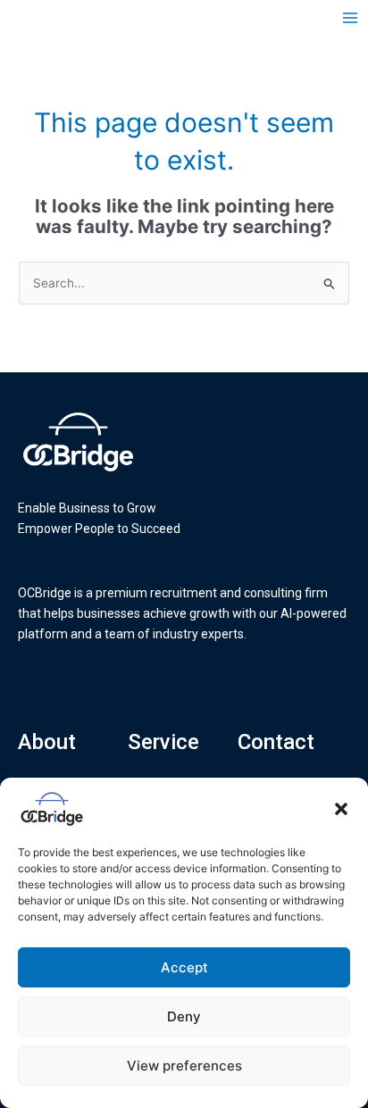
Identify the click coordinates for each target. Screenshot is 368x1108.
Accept (184, 967)
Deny (184, 1016)
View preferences (184, 1065)
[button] (341, 809)
